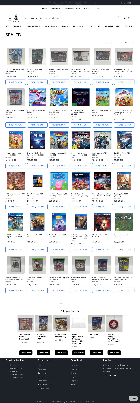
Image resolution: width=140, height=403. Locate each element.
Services (44, 8)
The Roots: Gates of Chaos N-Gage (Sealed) (123, 70)
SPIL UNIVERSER (33, 26)
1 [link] (61, 302)
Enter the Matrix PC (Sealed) (35, 70)
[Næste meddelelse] (95, 3)
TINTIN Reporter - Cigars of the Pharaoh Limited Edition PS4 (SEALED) (80, 237)
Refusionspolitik (43, 381)
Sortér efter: (99, 43)
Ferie (97, 8)
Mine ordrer (75, 369)
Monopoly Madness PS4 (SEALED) (58, 154)
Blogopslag (75, 381)
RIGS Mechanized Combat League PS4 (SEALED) (15, 236)
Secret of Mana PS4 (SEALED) (121, 236)
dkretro (44, 402)
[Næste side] (78, 302)
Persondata (42, 369)
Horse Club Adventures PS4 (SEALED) (14, 154)
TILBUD (17, 26)
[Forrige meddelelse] (44, 3)
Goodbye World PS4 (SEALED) (121, 195)
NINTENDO (78, 26)
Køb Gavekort (56, 8)
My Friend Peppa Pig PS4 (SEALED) (58, 195)
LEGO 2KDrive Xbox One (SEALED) (36, 111)
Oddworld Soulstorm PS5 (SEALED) (15, 195)
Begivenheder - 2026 (72, 8)
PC (99, 26)
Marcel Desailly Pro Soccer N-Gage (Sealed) (80, 70)
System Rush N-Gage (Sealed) (100, 70)
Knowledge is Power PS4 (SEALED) (14, 111)
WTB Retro (88, 8)
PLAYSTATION (51, 26)
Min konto (74, 365)
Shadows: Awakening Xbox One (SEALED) (59, 279)
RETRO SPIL (128, 26)
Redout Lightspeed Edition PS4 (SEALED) (79, 154)
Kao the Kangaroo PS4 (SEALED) (57, 236)
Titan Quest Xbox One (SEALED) (36, 279)
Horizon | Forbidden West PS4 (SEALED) (15, 70)
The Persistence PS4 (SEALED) (100, 236)
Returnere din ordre (45, 384)
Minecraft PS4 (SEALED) (101, 110)
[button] (9, 18)
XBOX (65, 26)
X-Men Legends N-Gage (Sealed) (58, 70)
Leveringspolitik (43, 377)
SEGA (91, 26)
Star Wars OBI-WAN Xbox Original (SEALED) (124, 279)
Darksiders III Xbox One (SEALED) (80, 279)
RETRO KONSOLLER (112, 26)
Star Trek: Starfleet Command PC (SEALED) (14, 279)
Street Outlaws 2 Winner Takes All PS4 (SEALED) (101, 195)
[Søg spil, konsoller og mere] (116, 18)
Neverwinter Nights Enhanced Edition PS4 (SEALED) (79, 112)
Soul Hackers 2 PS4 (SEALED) (99, 154)
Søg (39, 365)
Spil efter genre (43, 388)
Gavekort (74, 384)
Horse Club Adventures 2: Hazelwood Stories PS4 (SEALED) (124, 112)
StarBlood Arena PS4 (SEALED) (122, 154)
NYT (7, 26)
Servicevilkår (42, 373)
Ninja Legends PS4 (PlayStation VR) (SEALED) (102, 279)
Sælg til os (74, 377)
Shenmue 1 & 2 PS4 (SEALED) (34, 236)
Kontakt (73, 373)
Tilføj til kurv (26, 352)
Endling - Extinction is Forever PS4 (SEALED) (35, 154)
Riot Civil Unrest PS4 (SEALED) (35, 195)
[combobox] (78, 18)
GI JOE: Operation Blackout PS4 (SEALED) (79, 195)
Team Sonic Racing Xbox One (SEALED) (58, 111)
